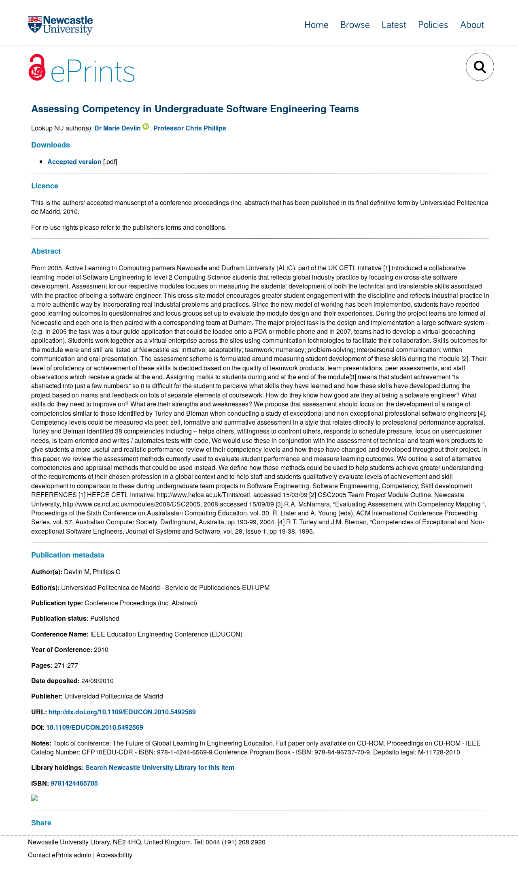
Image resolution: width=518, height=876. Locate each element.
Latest (394, 25)
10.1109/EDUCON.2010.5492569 (94, 727)
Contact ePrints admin (59, 854)
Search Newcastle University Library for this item (159, 767)
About (472, 25)
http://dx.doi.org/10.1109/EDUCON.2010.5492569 (122, 711)
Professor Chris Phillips (189, 127)
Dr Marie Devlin (117, 127)
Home (316, 25)
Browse (355, 25)
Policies (433, 25)
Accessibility (114, 854)
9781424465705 (74, 783)
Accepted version (74, 161)
